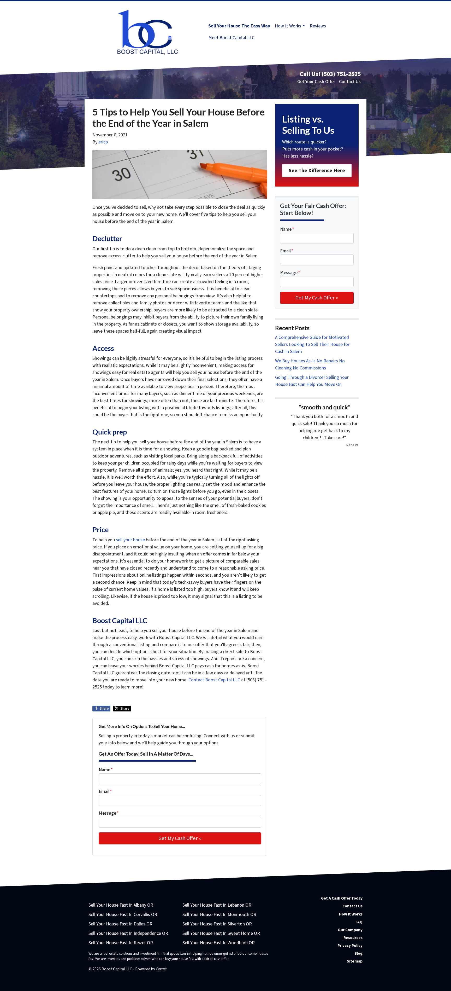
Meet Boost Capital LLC (231, 37)
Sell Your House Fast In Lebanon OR (216, 905)
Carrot (161, 969)
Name (106, 770)
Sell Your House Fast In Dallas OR (120, 924)
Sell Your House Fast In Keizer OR (120, 943)
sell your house (130, 540)
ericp (103, 142)
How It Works (288, 26)
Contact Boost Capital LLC (214, 680)
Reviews (318, 26)
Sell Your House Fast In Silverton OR (217, 924)
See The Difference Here (317, 170)
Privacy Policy (350, 945)
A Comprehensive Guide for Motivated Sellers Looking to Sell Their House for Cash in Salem (312, 344)
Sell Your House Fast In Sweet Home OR (221, 933)
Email (105, 791)
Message (109, 813)
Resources (353, 938)
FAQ (359, 922)
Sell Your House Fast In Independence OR (128, 933)
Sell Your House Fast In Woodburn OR (218, 943)
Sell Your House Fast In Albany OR (120, 905)
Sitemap (355, 961)
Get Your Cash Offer (316, 81)
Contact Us (350, 81)
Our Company (350, 930)
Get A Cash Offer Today (342, 898)
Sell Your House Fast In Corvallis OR (122, 914)
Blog (358, 953)
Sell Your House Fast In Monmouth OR (219, 914)
